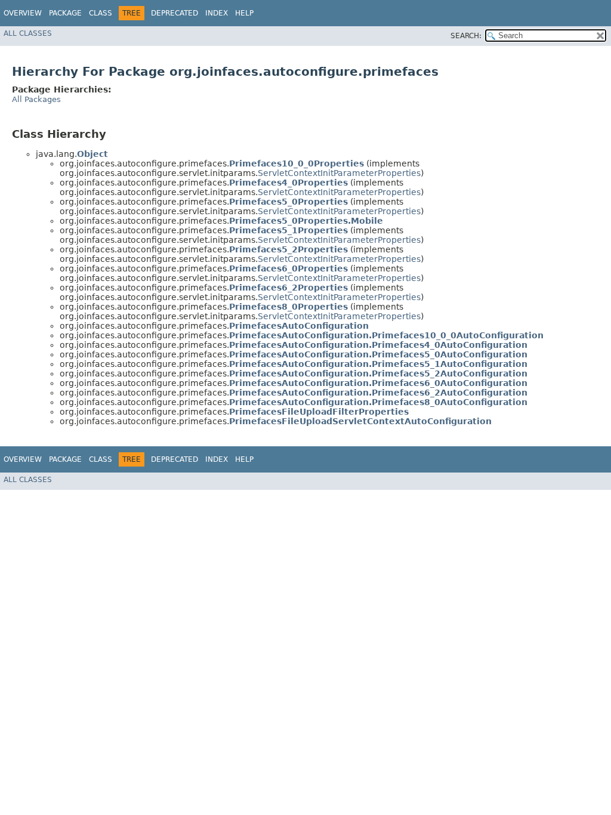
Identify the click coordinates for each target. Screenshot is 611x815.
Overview (23, 13)
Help (244, 13)
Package (65, 13)
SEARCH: (466, 36)
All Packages (36, 99)
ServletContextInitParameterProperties (339, 173)
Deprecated (174, 13)
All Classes (28, 33)
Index (216, 13)
